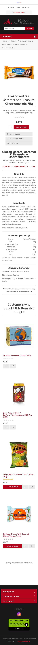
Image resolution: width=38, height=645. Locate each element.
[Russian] (17, 2)
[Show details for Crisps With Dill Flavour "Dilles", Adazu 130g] (19, 454)
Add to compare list (16, 139)
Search (29, 28)
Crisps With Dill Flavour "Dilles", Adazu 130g (18, 475)
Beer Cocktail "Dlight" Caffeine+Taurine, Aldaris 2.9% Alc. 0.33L (17, 415)
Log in (18, 7)
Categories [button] (6, 36)
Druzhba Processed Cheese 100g (17, 355)
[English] (20, 2)
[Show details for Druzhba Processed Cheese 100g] (19, 335)
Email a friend (14, 143)
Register (11, 7)
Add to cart (21, 127)
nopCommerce (24, 641)
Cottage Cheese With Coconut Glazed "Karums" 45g (16, 535)
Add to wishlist (15, 134)
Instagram (19, 614)
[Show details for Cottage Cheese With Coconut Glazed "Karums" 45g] (19, 514)
